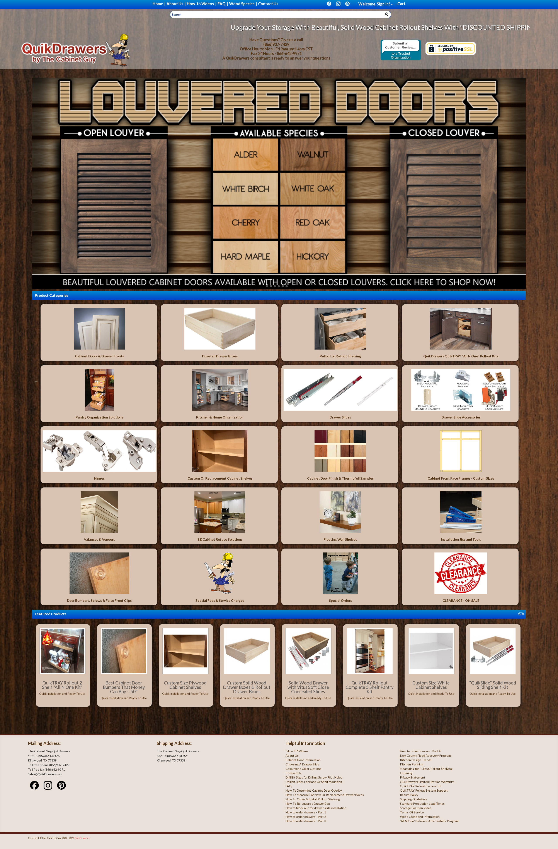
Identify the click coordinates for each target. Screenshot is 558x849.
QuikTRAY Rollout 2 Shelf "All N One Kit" (62, 685)
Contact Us (293, 773)
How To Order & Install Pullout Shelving (313, 799)
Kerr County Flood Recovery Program (425, 755)
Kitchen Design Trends (416, 760)
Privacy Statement (412, 777)
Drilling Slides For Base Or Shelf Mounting (314, 782)
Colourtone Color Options (303, 768)
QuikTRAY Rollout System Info (421, 786)
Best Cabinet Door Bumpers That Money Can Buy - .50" (124, 687)
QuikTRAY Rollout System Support (424, 790)
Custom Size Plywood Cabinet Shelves (185, 685)
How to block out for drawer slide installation (316, 808)
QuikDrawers (82, 838)
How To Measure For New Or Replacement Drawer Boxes (325, 795)
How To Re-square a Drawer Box (308, 803)
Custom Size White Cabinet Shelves (431, 685)
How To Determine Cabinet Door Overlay (314, 790)
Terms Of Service (412, 812)
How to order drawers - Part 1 (306, 812)
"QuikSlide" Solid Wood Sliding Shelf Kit (492, 685)
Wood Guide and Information (420, 816)
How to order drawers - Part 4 (420, 751)
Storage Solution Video (416, 808)
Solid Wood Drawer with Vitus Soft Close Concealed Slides (308, 687)
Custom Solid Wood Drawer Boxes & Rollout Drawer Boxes (246, 687)
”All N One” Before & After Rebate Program (429, 821)
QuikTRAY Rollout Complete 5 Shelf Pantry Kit (369, 687)
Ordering (406, 773)
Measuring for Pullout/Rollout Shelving (426, 768)
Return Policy (409, 795)
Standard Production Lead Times (422, 803)
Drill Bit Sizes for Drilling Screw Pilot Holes (314, 777)
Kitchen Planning (411, 764)
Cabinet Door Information (303, 760)
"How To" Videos (297, 751)
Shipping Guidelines (413, 799)
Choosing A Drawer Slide (302, 764)
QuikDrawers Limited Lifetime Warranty (427, 782)
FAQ (289, 786)
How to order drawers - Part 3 (306, 821)
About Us (292, 755)
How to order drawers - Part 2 (306, 816)
